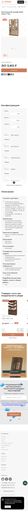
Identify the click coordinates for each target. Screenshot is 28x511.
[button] (13, 48)
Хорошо (8, 506)
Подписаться (14, 414)
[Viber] (11, 74)
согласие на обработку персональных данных (13, 405)
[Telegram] (6, 74)
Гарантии (3, 470)
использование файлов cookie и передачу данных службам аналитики (13, 502)
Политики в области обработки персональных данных (14, 403)
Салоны (3, 438)
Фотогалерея (4, 449)
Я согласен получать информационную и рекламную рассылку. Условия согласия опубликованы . (14, 409)
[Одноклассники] (4, 74)
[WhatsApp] (13, 74)
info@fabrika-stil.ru (8, 488)
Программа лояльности (7, 443)
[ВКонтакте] (2, 74)
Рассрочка (4, 456)
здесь (13, 410)
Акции (2, 441)
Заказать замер (14, 371)
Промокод (4, 467)
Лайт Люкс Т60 (7, 319)
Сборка (3, 447)
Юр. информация (5, 445)
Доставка (3, 458)
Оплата (3, 461)
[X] (9, 74)
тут (6, 284)
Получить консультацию (14, 375)
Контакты (3, 436)
